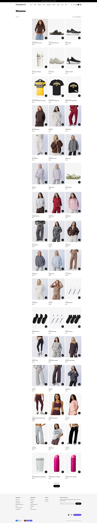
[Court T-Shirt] (73, 404)
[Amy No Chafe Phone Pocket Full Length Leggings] (40, 404)
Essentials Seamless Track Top (37, 42)
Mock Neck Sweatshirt (35, 129)
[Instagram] (81, 5)
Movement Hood (68, 389)
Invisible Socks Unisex (68, 302)
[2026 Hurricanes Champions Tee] (57, 87)
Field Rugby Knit (34, 273)
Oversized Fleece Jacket (52, 158)
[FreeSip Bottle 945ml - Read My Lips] (57, 463)
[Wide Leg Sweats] (73, 116)
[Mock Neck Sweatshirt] (40, 116)
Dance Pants (34, 447)
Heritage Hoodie (34, 302)
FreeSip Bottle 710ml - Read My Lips (71, 476)
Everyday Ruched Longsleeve (53, 360)
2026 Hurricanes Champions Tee (54, 100)
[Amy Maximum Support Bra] (57, 404)
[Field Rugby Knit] (40, 260)
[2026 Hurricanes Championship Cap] (73, 87)
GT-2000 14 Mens (68, 42)
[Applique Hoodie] (57, 173)
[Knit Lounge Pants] (40, 231)
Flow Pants (34, 389)
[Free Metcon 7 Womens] (73, 58)
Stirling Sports (70, 520)
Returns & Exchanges (33, 504)
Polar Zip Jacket (68, 158)
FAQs (31, 507)
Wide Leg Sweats (68, 129)
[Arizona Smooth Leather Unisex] (57, 29)
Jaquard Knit (34, 187)
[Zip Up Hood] (57, 116)
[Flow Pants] (40, 375)
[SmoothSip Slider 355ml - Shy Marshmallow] (40, 463)
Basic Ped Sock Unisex (69, 331)
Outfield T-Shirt (51, 447)
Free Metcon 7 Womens (69, 71)
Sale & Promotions (33, 509)
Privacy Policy (18, 509)
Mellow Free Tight (35, 360)
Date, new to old (77, 16)
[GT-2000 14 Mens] (73, 29)
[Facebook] (78, 5)
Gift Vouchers (18, 502)
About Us (17, 499)
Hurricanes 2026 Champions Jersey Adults (39, 100)
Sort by (73, 16)
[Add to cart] (46, 38)
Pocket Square (79, 520)
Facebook (46, 499)
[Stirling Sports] (21, 4)
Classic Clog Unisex (68, 187)
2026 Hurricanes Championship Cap (71, 100)
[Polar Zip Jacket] (73, 144)
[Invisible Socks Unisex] (73, 289)
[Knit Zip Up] (57, 231)
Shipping (31, 502)
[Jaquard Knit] (40, 173)
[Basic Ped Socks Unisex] (57, 318)
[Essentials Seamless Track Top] (40, 29)
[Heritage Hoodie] (57, 202)
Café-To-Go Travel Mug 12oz (36, 71)
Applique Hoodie (51, 187)
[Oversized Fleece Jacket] (57, 144)
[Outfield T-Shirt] (57, 434)
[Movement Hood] (73, 375)
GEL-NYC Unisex (51, 71)
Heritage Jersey (67, 244)
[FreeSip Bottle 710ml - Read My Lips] (73, 463)
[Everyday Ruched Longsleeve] (57, 346)
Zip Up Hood (51, 129)
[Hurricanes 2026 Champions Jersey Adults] (40, 87)
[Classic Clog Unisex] (73, 173)
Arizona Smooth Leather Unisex (54, 42)
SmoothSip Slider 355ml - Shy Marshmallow (39, 476)
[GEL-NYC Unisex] (57, 58)
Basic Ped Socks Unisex (52, 331)
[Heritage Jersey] (73, 231)
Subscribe (78, 503)
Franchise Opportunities (19, 504)
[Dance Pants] (40, 434)
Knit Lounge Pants (35, 244)
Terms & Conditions (19, 507)
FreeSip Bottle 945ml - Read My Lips (54, 476)
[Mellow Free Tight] (40, 346)
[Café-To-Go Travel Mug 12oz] (40, 58)
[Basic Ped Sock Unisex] (73, 318)
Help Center (32, 499)
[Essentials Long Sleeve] (40, 202)
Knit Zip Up (50, 244)
